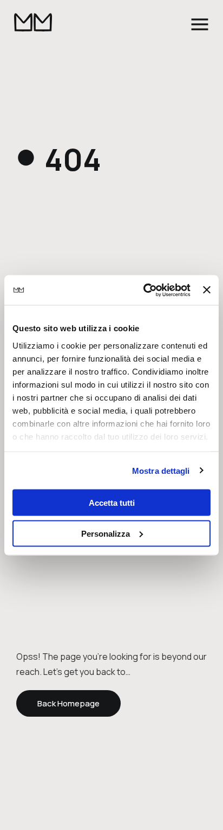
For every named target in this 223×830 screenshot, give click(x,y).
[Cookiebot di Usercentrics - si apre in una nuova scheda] (145, 290)
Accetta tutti (112, 502)
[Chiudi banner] (207, 290)
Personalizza (105, 533)
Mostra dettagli (161, 470)
